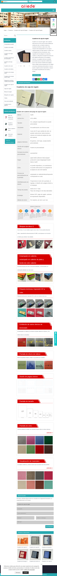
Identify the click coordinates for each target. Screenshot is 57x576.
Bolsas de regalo (8, 91)
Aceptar (25, 572)
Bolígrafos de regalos (9, 94)
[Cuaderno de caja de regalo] (20, 66)
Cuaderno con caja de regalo (48, 561)
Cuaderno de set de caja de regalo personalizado (35, 561)
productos (10, 30)
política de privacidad (29, 569)
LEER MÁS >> (50, 432)
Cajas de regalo (7, 88)
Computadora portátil (9, 44)
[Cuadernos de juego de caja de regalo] (23, 554)
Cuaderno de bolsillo (8, 47)
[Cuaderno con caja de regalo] (47, 554)
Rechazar (18, 572)
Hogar (5, 30)
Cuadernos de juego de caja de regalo (23, 561)
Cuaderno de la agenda (7, 105)
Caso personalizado (8, 101)
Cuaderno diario (7, 50)
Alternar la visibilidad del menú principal (53, 10)
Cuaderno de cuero (8, 65)
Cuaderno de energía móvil (9, 73)
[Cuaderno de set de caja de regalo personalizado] (35, 554)
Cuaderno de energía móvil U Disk (9, 77)
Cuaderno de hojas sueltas (8, 54)
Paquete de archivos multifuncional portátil (9, 81)
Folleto (5, 98)
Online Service (55, 338)
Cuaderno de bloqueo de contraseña (9, 58)
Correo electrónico (43, 574)
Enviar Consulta (36, 75)
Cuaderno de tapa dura (8, 62)
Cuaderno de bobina (8, 69)
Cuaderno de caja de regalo (20, 30)
